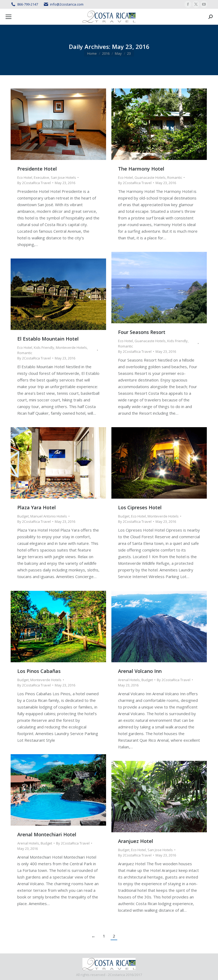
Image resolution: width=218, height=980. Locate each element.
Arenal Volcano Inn (140, 671)
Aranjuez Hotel (135, 841)
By (34, 182)
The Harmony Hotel (141, 169)
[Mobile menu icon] (8, 17)
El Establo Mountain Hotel (48, 339)
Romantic (174, 177)
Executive (41, 177)
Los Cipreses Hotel (140, 507)
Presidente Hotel (37, 169)
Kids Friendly (177, 340)
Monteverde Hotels (71, 347)
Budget (23, 516)
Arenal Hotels (129, 679)
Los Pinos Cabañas (39, 671)
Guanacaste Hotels (150, 177)
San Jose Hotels (63, 177)
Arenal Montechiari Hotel (46, 834)
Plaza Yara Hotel (36, 507)
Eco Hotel (24, 177)
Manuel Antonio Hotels (48, 516)
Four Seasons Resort (141, 332)
